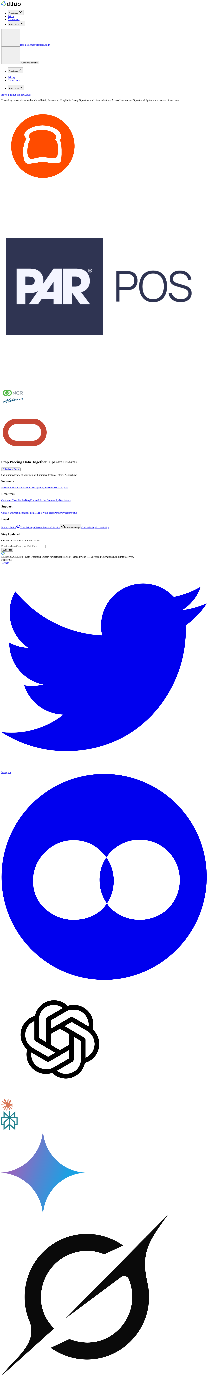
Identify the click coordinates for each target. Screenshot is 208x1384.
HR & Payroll (61, 487)
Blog (27, 500)
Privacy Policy (8, 527)
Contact (34, 500)
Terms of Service (51, 527)
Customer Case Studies (13, 500)
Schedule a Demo (11, 469)
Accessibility (102, 527)
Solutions (13, 13)
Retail (30, 487)
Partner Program (62, 512)
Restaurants (7, 487)
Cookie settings (72, 527)
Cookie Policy (88, 527)
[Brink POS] (98, 383)
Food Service (20, 487)
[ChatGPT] (59, 1097)
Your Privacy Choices (31, 527)
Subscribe (7, 550)
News (68, 500)
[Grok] (84, 1381)
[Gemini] (42, 1213)
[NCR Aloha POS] (13, 407)
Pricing (11, 16)
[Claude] (7, 1109)
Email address (8, 546)
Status (74, 512)
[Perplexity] (9, 1129)
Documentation (21, 512)
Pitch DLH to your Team (41, 512)
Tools (62, 500)
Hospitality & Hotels (43, 487)
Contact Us (7, 512)
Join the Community (48, 500)
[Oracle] (24, 455)
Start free (38, 44)
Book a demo (27, 44)
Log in (46, 44)
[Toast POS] (42, 187)
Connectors (14, 19)
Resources (14, 24)
